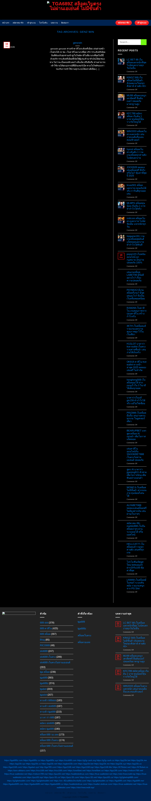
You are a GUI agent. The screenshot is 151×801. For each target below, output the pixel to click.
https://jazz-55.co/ (52, 777)
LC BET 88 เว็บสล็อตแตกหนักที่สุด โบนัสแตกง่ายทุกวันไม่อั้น (136, 63)
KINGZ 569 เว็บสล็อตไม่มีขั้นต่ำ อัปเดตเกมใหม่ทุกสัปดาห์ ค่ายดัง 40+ (136, 81)
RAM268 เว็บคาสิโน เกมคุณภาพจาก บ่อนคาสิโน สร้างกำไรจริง (137, 312)
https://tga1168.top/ (85, 767)
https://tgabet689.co (54, 784)
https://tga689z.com (13, 760)
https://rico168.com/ (58, 770)
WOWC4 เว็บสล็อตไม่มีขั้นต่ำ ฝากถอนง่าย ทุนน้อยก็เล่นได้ (136, 491)
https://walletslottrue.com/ (75, 784)
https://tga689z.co (31, 760)
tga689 (43, 677)
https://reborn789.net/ (133, 770)
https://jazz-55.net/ (88, 777)
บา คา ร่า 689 (47, 717)
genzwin (77, 42)
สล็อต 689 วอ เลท (49, 734)
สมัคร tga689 (47, 729)
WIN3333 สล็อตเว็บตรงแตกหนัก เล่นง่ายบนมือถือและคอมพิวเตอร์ (137, 135)
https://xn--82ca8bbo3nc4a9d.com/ (70, 780)
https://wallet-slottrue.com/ (100, 784)
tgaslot (43, 695)
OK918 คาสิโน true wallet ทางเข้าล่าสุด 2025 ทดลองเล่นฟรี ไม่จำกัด (137, 366)
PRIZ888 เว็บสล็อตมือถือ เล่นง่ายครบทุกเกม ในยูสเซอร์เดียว (136, 417)
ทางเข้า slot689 (48, 706)
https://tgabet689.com (13, 784)
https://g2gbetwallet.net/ (42, 780)
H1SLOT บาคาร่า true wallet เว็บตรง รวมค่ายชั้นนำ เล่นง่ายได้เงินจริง (136, 348)
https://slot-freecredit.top (124, 774)
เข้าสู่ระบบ (31, 23)
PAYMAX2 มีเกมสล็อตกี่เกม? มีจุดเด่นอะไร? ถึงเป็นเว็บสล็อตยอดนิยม (136, 294)
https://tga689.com (118, 780)
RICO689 (45, 645)
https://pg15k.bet (123, 760)
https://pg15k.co (33, 764)
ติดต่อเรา (65, 23)
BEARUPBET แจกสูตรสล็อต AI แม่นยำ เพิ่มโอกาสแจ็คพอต (136, 434)
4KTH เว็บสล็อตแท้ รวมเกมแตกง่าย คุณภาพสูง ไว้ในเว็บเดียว (136, 330)
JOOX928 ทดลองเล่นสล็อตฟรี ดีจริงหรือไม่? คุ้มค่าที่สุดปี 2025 (137, 171)
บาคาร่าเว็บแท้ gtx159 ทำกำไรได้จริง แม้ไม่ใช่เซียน (136, 400)
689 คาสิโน (46, 628)
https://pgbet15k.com (67, 764)
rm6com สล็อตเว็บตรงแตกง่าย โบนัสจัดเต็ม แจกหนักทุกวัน (136, 222)
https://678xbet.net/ (122, 767)
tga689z (44, 683)
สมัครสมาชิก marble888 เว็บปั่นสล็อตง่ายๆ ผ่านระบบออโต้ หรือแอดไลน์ (136, 529)
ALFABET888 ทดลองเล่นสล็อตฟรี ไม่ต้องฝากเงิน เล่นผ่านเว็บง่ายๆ (137, 509)
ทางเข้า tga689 (48, 711)
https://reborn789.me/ (38, 774)
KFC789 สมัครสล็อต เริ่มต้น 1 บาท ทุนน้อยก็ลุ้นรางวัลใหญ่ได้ (135, 117)
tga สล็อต (45, 672)
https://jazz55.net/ (57, 774)
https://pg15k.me (139, 760)
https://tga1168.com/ (12, 767)
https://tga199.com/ (113, 770)
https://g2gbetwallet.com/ (18, 780)
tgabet (43, 689)
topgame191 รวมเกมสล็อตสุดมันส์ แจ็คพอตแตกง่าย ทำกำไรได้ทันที (136, 240)
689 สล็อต (45, 634)
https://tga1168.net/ (66, 767)
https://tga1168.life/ (103, 767)
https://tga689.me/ (135, 780)
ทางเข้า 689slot (48, 700)
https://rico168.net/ (39, 770)
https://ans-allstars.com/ (19, 770)
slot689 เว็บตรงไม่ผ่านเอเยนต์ (55, 662)
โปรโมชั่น (43, 23)
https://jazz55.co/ (105, 777)
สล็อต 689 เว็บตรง (49, 740)
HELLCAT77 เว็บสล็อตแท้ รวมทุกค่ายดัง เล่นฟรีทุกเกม (135, 548)
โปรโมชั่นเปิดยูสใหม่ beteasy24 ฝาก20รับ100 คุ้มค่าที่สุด (135, 566)
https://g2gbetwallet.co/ (98, 780)
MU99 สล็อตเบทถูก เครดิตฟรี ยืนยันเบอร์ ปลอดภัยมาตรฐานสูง (136, 99)
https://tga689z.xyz (49, 760)
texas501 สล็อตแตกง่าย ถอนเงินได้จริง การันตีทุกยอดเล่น (136, 189)
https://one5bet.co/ (95, 770)
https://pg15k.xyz (17, 764)
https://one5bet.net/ (77, 770)
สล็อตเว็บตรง (84, 635)
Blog (42, 639)
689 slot (44, 622)
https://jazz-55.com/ (70, 777)
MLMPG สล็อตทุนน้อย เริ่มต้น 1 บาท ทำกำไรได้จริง (136, 206)
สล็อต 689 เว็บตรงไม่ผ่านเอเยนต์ (56, 746)
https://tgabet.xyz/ (31, 767)
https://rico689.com (68, 760)
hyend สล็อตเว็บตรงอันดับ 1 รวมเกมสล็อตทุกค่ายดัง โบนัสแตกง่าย (136, 153)
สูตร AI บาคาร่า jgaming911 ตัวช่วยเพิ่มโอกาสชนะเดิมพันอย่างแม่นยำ (137, 473)
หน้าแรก (5, 23)
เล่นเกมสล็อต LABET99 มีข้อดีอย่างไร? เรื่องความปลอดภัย (135, 276)
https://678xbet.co (139, 767)
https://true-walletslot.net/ (125, 784)
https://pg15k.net (49, 764)
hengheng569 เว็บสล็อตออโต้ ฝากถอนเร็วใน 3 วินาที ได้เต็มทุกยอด (136, 384)
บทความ (54, 23)
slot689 (44, 651)
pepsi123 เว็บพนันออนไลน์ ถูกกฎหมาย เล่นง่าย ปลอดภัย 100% (136, 258)
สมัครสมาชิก (18, 23)
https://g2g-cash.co (105, 760)
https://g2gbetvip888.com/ (126, 777)
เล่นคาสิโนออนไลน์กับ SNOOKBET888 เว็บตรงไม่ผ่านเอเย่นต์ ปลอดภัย (135, 454)
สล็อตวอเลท (84, 642)
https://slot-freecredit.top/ (82, 787)
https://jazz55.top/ (35, 777)
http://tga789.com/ (48, 767)
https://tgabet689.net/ (34, 784)
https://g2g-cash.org (86, 760)
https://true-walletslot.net (15, 774)
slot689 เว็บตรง (48, 657)
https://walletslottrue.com (77, 774)
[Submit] (144, 42)
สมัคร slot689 (47, 723)
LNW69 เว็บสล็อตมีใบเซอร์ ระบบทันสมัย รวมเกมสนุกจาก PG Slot (136, 584)
